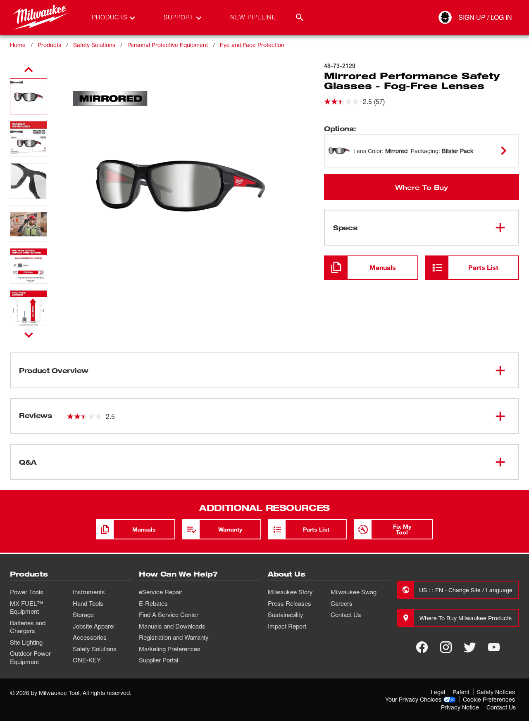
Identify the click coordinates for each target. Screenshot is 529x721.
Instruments (89, 592)
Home (18, 44)
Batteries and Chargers (27, 627)
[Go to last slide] (28, 70)
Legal (438, 691)
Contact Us (346, 614)
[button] (28, 96)
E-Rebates (153, 603)
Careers (342, 603)
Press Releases (289, 603)
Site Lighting (26, 642)
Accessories (90, 637)
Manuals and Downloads (172, 626)
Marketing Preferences (169, 649)
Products (49, 44)
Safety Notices (496, 691)
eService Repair (160, 592)
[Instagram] (446, 647)
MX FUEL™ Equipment (26, 607)
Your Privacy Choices (413, 699)
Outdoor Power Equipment (30, 657)
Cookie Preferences (489, 699)
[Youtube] (494, 647)
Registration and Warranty (174, 637)
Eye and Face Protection (252, 44)
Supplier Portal (158, 660)
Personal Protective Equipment (167, 44)
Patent (461, 691)
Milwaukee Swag (353, 592)
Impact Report (287, 626)
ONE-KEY (87, 660)
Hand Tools (88, 603)
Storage (83, 614)
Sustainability (285, 614)
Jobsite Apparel (93, 626)
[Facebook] (422, 647)
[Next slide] (28, 335)
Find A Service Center (168, 614)
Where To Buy (421, 187)
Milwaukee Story (290, 592)
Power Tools (26, 592)
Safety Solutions (94, 44)
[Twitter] (470, 647)
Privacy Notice (460, 707)
